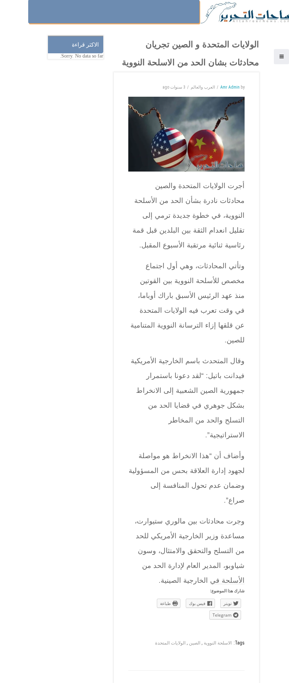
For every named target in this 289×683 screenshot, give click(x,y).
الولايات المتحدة (170, 643)
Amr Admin (230, 87)
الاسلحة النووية (218, 643)
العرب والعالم (203, 87)
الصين (195, 643)
